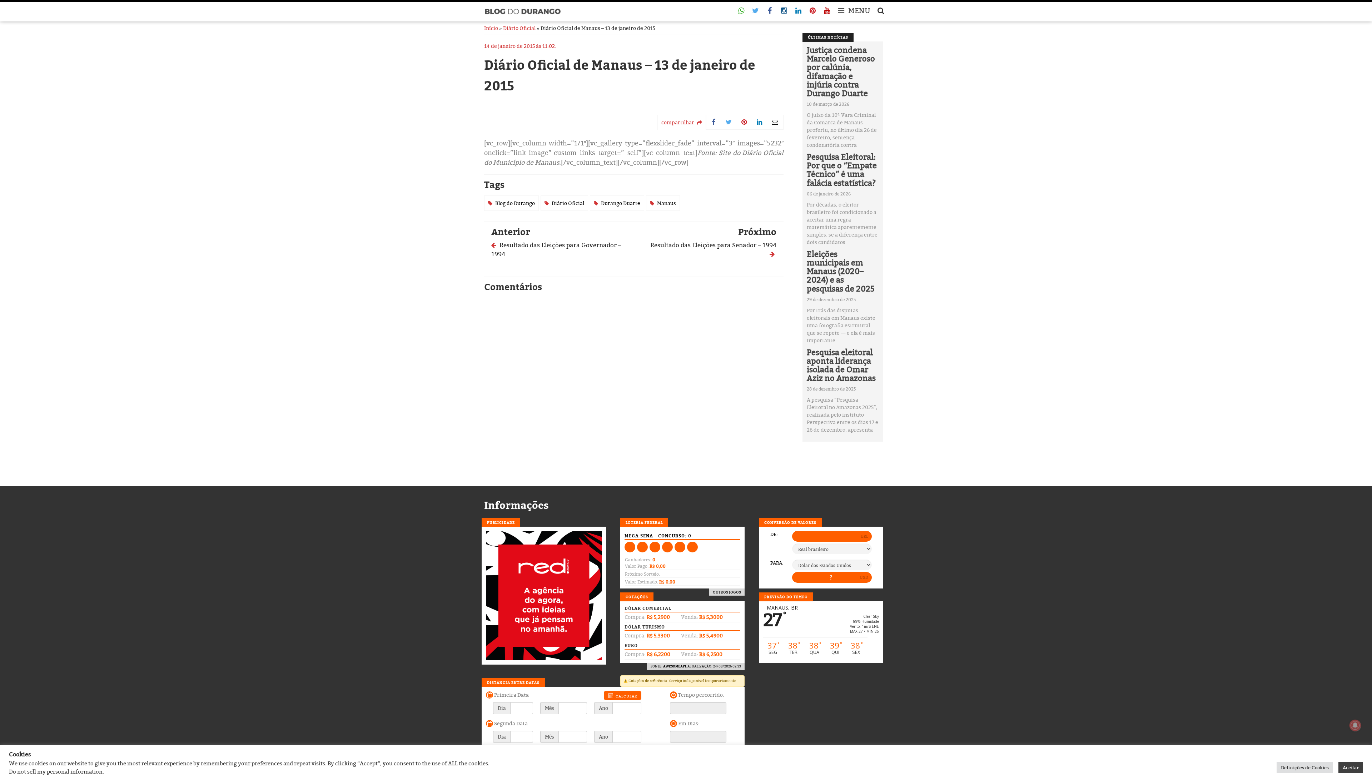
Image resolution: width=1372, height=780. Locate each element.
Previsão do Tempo (786, 596)
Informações (516, 505)
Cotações (637, 596)
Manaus (666, 203)
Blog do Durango (515, 203)
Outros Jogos (727, 592)
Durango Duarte (620, 203)
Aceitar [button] (1351, 767)
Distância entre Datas (513, 682)
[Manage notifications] (1355, 725)
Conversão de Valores (790, 522)
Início (491, 28)
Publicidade (501, 522)
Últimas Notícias (828, 37)
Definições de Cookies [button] (1305, 767)
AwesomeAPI (674, 666)
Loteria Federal (644, 522)
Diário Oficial (519, 28)
